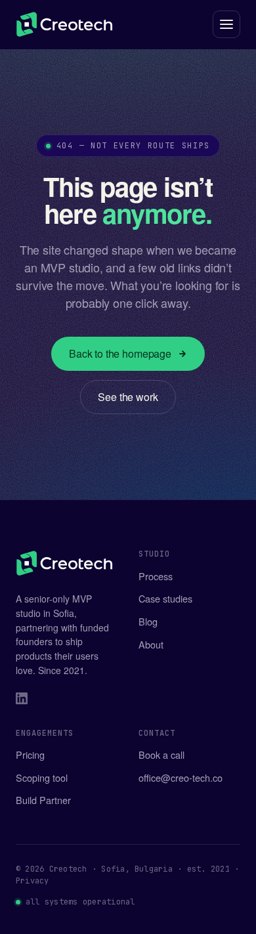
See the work (128, 396)
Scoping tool (42, 777)
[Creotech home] (64, 24)
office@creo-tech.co (181, 777)
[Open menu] (226, 24)
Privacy (32, 881)
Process (156, 576)
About (151, 644)
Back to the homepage (120, 353)
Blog (148, 621)
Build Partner (43, 800)
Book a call (161, 754)
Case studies (165, 598)
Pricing (30, 754)
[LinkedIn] (22, 700)
